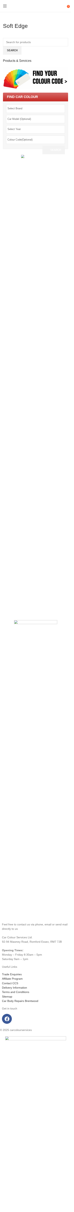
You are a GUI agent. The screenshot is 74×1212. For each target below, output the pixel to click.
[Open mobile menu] (5, 6)
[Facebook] (7, 1019)
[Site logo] (35, 6)
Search (55, 149)
